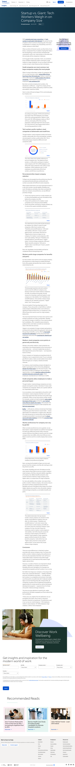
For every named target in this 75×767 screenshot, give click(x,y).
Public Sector (52, 752)
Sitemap (39, 758)
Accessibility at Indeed (41, 752)
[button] (14, 5)
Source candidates (53, 743)
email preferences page (33, 680)
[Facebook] (66, 765)
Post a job (51, 741)
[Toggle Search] (65, 5)
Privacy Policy (44, 676)
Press (39, 743)
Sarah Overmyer (26, 24)
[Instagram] (73, 765)
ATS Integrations (53, 754)
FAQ (51, 756)
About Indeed (40, 741)
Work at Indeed (40, 754)
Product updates (65, 756)
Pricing (27, 2)
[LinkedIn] (68, 765)
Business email (6, 665)
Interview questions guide (67, 750)
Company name (41, 665)
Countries (39, 756)
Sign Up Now (64, 48)
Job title (22, 665)
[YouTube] (71, 765)
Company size (59, 665)
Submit (6, 688)
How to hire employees (66, 743)
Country (5, 671)
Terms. (50, 676)
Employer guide (65, 741)
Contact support (14, 745)
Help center (4, 745)
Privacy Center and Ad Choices (43, 750)
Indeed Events (65, 754)
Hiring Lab (64, 752)
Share (40, 24)
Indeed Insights (52, 750)
